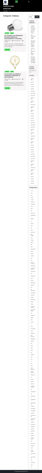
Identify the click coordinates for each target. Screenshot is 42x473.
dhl (31, 227)
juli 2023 (32, 176)
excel (32, 237)
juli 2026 (32, 82)
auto (31, 210)
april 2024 (32, 151)
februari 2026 (33, 93)
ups (31, 393)
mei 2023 (32, 181)
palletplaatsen (33, 338)
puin (31, 352)
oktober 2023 (33, 167)
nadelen (32, 317)
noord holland (33, 328)
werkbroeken (33, 424)
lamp (31, 287)
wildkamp (32, 428)
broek (32, 225)
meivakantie (33, 315)
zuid (31, 460)
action (32, 206)
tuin (31, 389)
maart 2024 (33, 154)
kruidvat (32, 280)
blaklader (32, 218)
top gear (32, 381)
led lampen (7, 71)
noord (32, 326)
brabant (32, 223)
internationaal (33, 265)
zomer (32, 447)
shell (31, 363)
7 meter (32, 199)
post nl (32, 345)
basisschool (33, 213)
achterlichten (33, 204)
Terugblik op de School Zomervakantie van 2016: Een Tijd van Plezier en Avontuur (33, 29)
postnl (32, 347)
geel (31, 244)
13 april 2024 (8, 79)
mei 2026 (32, 86)
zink (31, 441)
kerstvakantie (33, 271)
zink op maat (33, 443)
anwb (32, 208)
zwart (32, 464)
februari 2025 (33, 124)
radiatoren (32, 354)
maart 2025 (33, 122)
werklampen (33, 426)
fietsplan (32, 240)
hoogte (32, 253)
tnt (31, 377)
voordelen (32, 413)
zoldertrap (32, 445)
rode (31, 356)
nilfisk (32, 319)
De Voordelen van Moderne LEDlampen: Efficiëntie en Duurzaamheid (12, 75)
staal (31, 365)
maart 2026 (33, 91)
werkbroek (32, 422)
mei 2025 (32, 118)
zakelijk (32, 433)
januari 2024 (33, 158)
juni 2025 (32, 115)
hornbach (32, 255)
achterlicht (32, 201)
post (31, 343)
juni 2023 (32, 178)
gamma (32, 242)
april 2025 (32, 120)
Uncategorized (33, 391)
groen (32, 246)
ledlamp (12, 71)
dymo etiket (33, 232)
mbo (31, 313)
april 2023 (32, 183)
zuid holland (33, 462)
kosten (32, 278)
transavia (32, 383)
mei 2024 (32, 149)
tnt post (32, 379)
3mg (31, 195)
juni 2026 (32, 84)
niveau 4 (32, 322)
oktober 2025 (33, 104)
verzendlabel (33, 408)
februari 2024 (33, 156)
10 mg (32, 190)
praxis (32, 350)
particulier (32, 341)
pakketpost (32, 333)
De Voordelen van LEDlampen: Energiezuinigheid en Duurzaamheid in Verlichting (13, 37)
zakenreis (32, 435)
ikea (31, 260)
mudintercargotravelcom (17, 40)
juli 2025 (32, 113)
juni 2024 (32, 147)
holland (32, 251)
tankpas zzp (33, 374)
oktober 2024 (33, 136)
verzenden (32, 406)
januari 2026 (33, 95)
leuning (32, 301)
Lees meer (7, 50)
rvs (31, 361)
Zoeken (30, 16)
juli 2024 (32, 145)
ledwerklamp (33, 299)
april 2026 (32, 88)
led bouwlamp (33, 292)
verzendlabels (33, 410)
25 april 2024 (8, 40)
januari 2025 (33, 127)
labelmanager (33, 282)
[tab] (16, 2)
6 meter (32, 197)
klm (31, 273)
